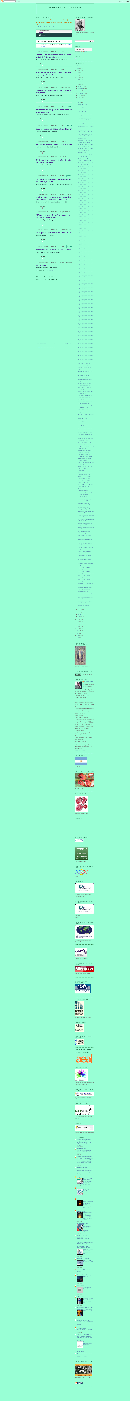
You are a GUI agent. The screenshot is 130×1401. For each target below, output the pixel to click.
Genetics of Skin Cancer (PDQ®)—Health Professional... (85, 584)
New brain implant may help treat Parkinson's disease (85, 392)
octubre (80, 91)
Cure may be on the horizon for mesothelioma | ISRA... (85, 540)
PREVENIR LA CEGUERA (83, 1259)
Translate (86, 51)
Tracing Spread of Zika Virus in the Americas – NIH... (85, 500)
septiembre (80, 93)
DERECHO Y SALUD (82, 1188)
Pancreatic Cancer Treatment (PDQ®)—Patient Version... (85, 576)
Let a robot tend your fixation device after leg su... (85, 536)
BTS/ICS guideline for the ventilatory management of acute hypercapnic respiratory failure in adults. (62, 74)
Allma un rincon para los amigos (85, 1353)
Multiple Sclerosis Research (84, 412)
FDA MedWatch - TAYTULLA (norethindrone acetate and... (85, 556)
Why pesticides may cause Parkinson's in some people (85, 455)
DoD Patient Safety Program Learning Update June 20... (85, 443)
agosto (79, 95)
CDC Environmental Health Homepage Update (84, 489)
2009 (78, 637)
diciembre (80, 86)
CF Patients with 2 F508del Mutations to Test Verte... (84, 477)
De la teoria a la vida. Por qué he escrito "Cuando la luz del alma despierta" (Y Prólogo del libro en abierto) (87, 1216)
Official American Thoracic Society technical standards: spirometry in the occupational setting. (61, 161)
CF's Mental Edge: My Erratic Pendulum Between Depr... (85, 159)
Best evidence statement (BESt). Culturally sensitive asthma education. (61, 144)
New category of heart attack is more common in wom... (85, 402)
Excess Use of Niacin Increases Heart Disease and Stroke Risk (88, 1251)
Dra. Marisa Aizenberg (82, 1223)
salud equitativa (89, 681)
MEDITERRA (80, 1351)
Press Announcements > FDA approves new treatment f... (85, 368)
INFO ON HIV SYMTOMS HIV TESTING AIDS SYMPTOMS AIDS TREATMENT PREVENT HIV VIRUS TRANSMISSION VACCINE (85, 1337)
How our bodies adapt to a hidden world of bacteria (86, 528)
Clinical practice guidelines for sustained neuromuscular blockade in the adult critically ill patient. (62, 180)
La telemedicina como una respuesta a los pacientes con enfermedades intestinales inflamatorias (88, 1228)
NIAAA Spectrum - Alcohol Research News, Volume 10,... (85, 560)
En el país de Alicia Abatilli (83, 1270)
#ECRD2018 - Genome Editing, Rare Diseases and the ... (85, 544)
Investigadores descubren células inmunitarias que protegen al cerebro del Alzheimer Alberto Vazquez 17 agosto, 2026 (84, 1143)
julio (79, 97)
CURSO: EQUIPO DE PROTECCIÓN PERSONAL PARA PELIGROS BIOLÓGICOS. (87, 1181)
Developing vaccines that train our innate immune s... (86, 155)
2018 (78, 84)
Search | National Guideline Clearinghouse (46, 27)
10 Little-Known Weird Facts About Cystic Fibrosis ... (84, 481)
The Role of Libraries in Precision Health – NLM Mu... (86, 520)
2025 (78, 68)
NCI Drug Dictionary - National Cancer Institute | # (85, 163)
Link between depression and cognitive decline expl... (85, 473)
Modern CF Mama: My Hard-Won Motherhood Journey (86, 485)
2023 (78, 73)
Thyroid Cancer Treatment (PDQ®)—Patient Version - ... (85, 568)
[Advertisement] (49, 330)
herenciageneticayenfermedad (84, 1139)
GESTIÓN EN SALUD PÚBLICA (85, 1157)
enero (79, 616)
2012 (78, 631)
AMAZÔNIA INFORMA (83, 1320)
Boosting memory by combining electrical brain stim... (85, 451)
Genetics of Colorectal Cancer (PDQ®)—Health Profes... (85, 588)
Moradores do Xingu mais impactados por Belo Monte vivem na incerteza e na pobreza (85, 1323)
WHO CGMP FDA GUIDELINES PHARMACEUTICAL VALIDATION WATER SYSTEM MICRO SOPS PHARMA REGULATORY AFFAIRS (85, 1245)
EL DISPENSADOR (81, 1149)
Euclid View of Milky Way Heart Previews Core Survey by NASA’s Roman (84, 1152)
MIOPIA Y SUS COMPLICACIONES (88, 1261)
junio (79, 100)
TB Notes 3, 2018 (82, 152)
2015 (78, 624)
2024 (78, 70)
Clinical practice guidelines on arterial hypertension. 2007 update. (59, 233)
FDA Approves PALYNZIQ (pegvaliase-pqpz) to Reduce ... (86, 504)
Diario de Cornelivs (81, 1211)
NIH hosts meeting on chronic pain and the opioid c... (85, 384)
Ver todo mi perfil (80, 750)
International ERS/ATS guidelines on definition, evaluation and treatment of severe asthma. (62, 111)
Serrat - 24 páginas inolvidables (87, 1288)
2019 (78, 82)
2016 (78, 621)
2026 (78, 66)
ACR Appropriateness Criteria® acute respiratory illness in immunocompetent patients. (57, 216)
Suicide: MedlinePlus (83, 497)
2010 (78, 635)
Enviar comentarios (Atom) (48, 347)
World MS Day (81, 399)
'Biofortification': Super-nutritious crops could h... (86, 447)
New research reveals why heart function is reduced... (85, 602)
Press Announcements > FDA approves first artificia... (84, 119)
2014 (78, 626)
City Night (85, 1276)
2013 (78, 628)
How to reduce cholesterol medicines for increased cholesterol (87, 1344)
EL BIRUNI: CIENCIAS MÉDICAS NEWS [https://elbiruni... (83, 106)
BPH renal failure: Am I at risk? (85, 466)
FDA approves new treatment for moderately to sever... (85, 123)
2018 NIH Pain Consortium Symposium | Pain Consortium (85, 552)
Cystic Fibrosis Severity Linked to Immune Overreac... (86, 516)
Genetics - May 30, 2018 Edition (85, 432)
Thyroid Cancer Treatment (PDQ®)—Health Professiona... (86, 572)
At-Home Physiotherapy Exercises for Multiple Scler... (86, 415)
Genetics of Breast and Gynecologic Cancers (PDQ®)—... (85, 593)
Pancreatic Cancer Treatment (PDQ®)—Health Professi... (85, 580)
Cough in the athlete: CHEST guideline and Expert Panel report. (58, 129)
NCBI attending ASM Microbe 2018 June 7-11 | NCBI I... (85, 135)
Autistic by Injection (81, 1297)
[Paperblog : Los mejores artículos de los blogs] (79, 841)
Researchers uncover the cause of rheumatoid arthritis (85, 439)
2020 (78, 79)
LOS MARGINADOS (82, 1167)
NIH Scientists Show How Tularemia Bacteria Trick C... (85, 131)
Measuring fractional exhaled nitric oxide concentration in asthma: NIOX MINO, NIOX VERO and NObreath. (62, 56)
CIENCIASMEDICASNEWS (65, 7)
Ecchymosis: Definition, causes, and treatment (85, 469)
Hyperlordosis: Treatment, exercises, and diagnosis (84, 364)
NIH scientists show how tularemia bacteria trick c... (86, 127)
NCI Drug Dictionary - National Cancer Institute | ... (85, 167)
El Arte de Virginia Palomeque (84, 1275)
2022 (78, 75)
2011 (78, 633)
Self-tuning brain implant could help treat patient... (85, 564)
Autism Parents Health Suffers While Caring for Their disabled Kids (88, 1300)
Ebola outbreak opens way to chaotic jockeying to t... (84, 532)
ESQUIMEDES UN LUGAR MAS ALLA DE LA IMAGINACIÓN (85, 1308)
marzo (79, 612)
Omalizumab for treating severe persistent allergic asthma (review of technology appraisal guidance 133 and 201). (61, 198)
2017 (78, 619)
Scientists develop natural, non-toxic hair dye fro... (85, 429)
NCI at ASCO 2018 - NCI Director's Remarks (83, 376)
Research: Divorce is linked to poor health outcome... (85, 425)
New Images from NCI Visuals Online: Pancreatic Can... (85, 141)
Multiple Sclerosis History (84, 409)
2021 (78, 77)
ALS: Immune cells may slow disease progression (84, 459)
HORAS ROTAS (81, 1199)
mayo (79, 102)
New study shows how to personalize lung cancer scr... (85, 606)
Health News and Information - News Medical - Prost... (85, 111)
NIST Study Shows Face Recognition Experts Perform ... (86, 508)
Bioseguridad (80, 1177)
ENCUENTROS (80, 1286)
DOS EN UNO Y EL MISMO (83, 1238)
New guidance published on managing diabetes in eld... (85, 388)
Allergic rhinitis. (41, 265)
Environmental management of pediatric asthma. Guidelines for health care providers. (61, 91)
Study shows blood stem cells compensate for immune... (85, 396)
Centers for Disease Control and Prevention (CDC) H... (85, 145)
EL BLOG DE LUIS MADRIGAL (82, 1236)
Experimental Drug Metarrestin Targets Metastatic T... (85, 380)
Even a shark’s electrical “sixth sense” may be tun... (85, 115)
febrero (80, 614)
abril (79, 609)
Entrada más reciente (41, 343)
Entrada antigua (68, 343)
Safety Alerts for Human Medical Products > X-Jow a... (85, 493)
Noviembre (79, 1271)
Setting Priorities (82, 138)
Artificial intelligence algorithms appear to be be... (85, 598)
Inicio (55, 343)
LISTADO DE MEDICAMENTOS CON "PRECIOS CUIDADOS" (84, 1330)
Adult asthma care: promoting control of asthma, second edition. (59, 250)
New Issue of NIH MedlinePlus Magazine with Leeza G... (85, 524)
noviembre (80, 88)
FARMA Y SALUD (81, 1328)
